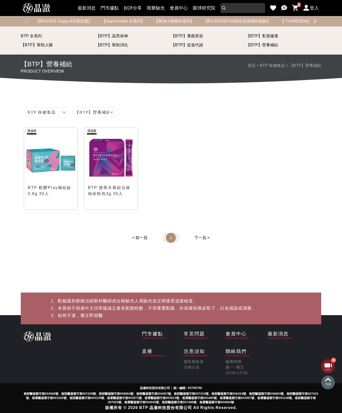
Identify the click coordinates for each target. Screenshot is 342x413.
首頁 (252, 65)
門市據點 (110, 8)
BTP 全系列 (31, 36)
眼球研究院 (204, 8)
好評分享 (133, 8)
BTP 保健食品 (272, 65)
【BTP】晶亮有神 (112, 36)
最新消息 (87, 8)
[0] (295, 8)
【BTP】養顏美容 (187, 36)
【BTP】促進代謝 (187, 45)
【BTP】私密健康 (262, 36)
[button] (315, 21)
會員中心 (179, 8)
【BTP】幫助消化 (112, 45)
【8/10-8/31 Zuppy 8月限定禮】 (64, 21)
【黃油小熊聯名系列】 (174, 21)
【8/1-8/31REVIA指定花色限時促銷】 (237, 21)
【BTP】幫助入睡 (37, 45)
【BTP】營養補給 (262, 45)
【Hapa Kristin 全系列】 (123, 21)
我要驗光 (156, 8)
